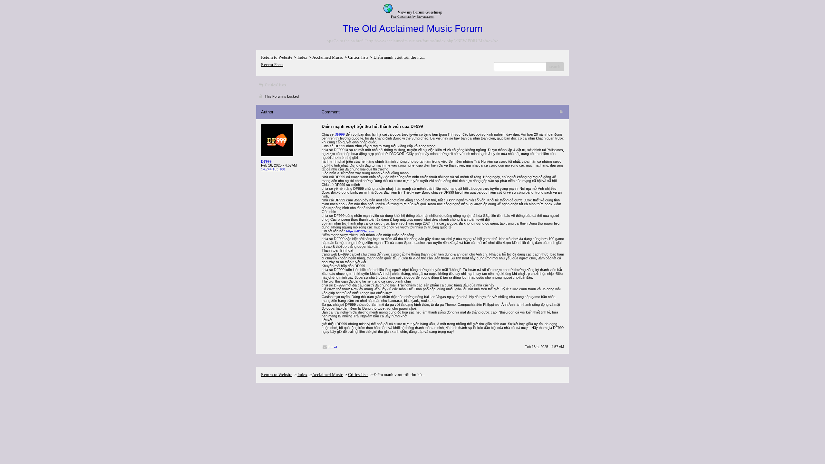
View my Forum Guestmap (420, 12)
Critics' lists (358, 57)
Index (302, 57)
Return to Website (276, 57)
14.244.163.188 (273, 169)
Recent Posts (272, 64)
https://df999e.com (360, 231)
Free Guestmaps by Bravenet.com (412, 16)
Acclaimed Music (327, 57)
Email (332, 347)
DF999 (340, 134)
